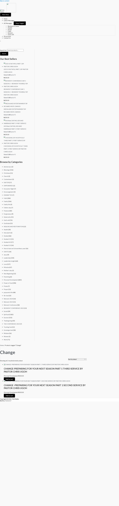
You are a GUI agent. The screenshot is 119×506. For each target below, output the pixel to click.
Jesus (5, 255)
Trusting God (8, 327)
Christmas (7, 173)
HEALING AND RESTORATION (13, 226)
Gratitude (7, 223)
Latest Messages (9, 20)
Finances (6, 211)
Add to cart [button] (9, 379)
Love (5, 264)
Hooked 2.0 (7, 239)
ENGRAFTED (8, 195)
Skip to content (4, 1)
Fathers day (7, 207)
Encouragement (8, 192)
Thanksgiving (8, 321)
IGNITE (6, 251)
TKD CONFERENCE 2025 (12, 324)
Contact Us (7, 38)
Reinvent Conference (10, 305)
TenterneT (8, 401)
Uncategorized (8, 330)
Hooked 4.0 (7, 242)
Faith (9, 31)
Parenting (7, 277)
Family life (7, 204)
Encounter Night (9, 189)
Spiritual (6, 314)
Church (6, 176)
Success (10, 33)
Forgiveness (7, 214)
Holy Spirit (7, 233)
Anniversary (7, 167)
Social (10, 29)
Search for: (3, 50)
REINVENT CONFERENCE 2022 (14, 308)
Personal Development (11, 280)
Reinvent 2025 (8, 302)
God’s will (11, 34)
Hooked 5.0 (7, 245)
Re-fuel (6, 295)
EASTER (6, 182)
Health (10, 28)
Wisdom (6, 333)
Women (6, 336)
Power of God (8, 283)
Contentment (8, 179)
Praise (6, 286)
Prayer (6, 289)
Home (5, 19)
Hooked (6, 236)
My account (7, 36)
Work (5, 339)
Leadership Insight (9, 261)
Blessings (7, 170)
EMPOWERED (8, 185)
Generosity (7, 217)
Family (6, 201)
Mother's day (8, 270)
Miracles (6, 267)
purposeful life (8, 292)
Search (4, 53)
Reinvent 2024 (8, 299)
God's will (7, 220)
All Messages (8, 23)
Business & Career (13, 26)
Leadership (7, 258)
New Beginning (8, 273)
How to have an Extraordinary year (14, 248)
